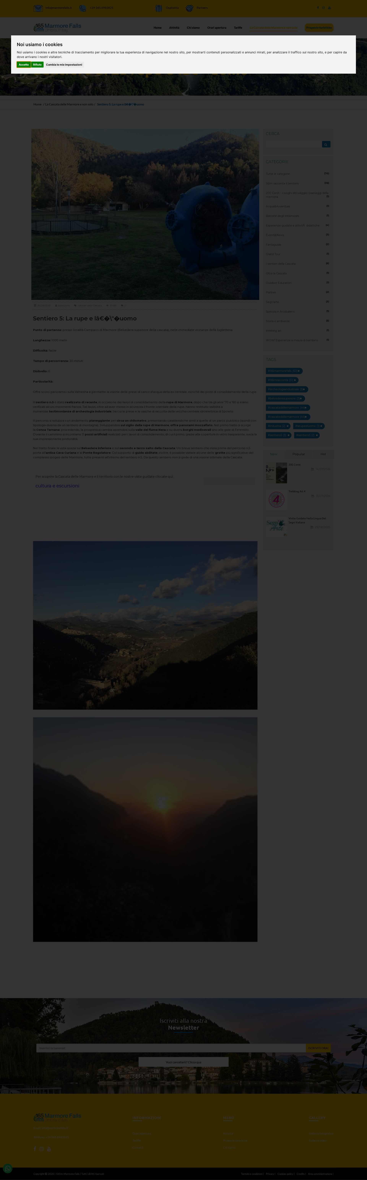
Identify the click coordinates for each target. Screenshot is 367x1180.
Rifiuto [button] (37, 64)
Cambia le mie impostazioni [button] (64, 64)
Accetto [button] (24, 64)
